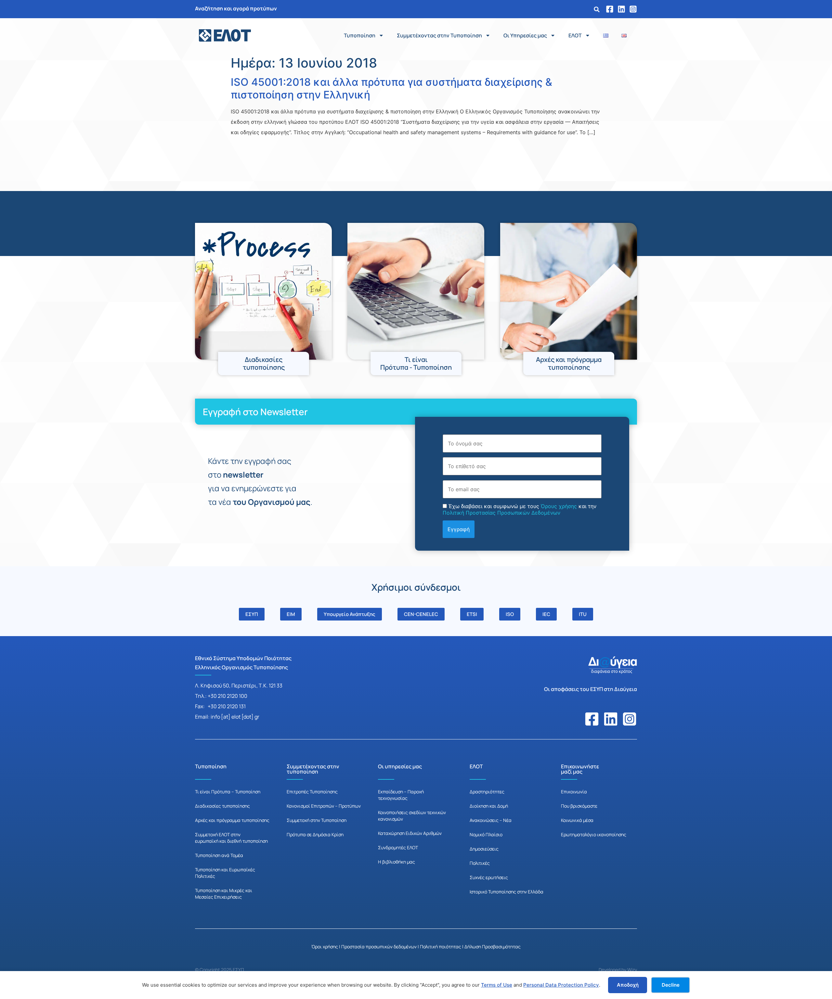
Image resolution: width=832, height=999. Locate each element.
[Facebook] (610, 9)
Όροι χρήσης (324, 946)
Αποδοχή (628, 985)
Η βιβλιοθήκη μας (396, 862)
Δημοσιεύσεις (484, 849)
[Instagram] (633, 9)
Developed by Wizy (618, 970)
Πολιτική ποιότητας (440, 946)
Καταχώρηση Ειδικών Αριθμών (410, 833)
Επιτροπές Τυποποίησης (312, 791)
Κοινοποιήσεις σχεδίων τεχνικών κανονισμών (412, 815)
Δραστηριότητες (487, 791)
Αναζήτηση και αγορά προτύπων (236, 8)
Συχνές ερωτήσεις (489, 877)
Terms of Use (496, 985)
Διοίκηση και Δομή (489, 806)
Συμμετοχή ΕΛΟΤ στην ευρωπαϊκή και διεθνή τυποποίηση (231, 837)
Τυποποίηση (359, 35)
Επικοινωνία (574, 791)
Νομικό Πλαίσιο (486, 834)
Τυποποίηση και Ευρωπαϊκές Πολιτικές (225, 872)
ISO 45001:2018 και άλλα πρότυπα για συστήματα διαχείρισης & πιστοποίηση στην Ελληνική (391, 88)
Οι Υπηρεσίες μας (525, 35)
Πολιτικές (480, 863)
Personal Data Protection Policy (561, 985)
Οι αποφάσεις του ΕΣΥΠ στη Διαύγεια (590, 689)
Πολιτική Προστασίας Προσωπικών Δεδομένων (501, 512)
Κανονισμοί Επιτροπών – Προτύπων (324, 806)
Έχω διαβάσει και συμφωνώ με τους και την (519, 509)
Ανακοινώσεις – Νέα (491, 820)
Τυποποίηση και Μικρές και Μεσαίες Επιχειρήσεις (223, 893)
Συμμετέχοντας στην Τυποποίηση (439, 35)
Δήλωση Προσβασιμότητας (492, 946)
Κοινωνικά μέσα (577, 820)
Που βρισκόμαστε (579, 806)
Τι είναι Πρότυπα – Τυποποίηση (227, 791)
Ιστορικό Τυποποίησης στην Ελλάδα (506, 892)
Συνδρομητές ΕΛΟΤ (398, 847)
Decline (671, 985)
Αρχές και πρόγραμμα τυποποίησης (232, 820)
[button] (597, 9)
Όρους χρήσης (559, 506)
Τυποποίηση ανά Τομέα (219, 855)
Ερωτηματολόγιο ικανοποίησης (593, 834)
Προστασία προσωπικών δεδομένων (379, 946)
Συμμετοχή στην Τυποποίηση (316, 820)
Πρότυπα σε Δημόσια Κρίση (315, 834)
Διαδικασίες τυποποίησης (222, 806)
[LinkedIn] (621, 9)
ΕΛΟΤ (575, 35)
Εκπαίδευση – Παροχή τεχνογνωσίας (401, 794)
